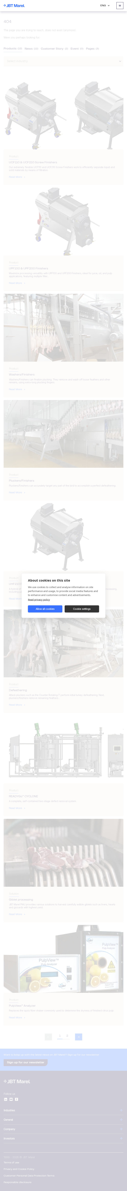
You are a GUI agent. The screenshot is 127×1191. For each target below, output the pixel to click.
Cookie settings (82, 608)
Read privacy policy (39, 599)
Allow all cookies (45, 608)
